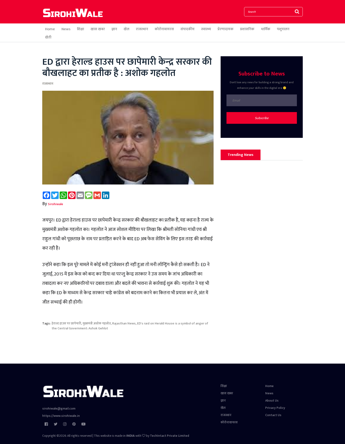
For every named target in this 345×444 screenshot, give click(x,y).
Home (50, 29)
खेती (48, 37)
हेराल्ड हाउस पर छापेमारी (66, 323)
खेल (126, 29)
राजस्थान (142, 29)
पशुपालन (283, 29)
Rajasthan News (124, 323)
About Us (272, 400)
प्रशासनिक (247, 29)
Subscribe (261, 118)
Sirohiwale (55, 204)
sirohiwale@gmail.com (58, 408)
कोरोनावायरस (164, 29)
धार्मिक (265, 29)
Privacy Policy (275, 407)
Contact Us (273, 415)
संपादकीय (187, 29)
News (65, 29)
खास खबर (98, 29)
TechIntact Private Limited (169, 435)
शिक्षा (80, 29)
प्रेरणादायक (226, 29)
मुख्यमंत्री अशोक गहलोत (97, 323)
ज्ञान (114, 29)
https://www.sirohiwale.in (61, 415)
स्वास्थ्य (206, 29)
